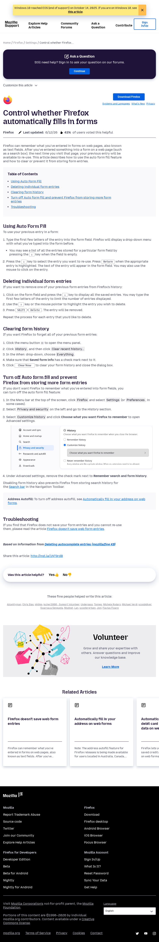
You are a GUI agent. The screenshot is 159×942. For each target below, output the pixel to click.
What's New (138, 103)
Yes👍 (54, 575)
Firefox (18, 42)
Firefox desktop (96, 821)
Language (110, 903)
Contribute (124, 25)
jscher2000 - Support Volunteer (61, 604)
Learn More (110, 667)
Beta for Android (15, 873)
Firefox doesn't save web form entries (75, 529)
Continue (79, 71)
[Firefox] (7, 100)
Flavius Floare (111, 608)
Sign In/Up (144, 24)
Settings (31, 42)
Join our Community (18, 835)
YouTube (145, 933)
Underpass (87, 604)
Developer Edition (16, 859)
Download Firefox (129, 97)
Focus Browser (95, 842)
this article (75, 12)
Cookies (79, 933)
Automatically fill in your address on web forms (94, 721)
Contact (96, 933)
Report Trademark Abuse (21, 814)
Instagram (154, 933)
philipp (38, 604)
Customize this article (18, 85)
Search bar (17, 487)
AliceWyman (14, 604)
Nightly (8, 880)
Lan (76, 608)
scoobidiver (144, 604)
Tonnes (98, 604)
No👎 (67, 575)
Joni (99, 608)
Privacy (150, 103)
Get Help (90, 887)
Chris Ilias (28, 604)
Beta (6, 866)
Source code (12, 821)
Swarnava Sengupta (51, 608)
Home (7, 42)
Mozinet (68, 608)
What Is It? (92, 866)
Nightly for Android (17, 887)
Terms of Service (38, 933)
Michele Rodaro (112, 604)
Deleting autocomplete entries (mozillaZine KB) (80, 544)
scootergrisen (88, 608)
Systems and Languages (116, 103)
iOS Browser (93, 835)
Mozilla (12, 795)
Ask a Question (98, 25)
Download (91, 814)
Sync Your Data (95, 880)
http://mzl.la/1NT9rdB (47, 556)
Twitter (8, 828)
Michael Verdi (129, 604)
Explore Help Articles (38, 25)
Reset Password (96, 873)
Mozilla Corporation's (27, 903)
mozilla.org (11, 933)
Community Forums (69, 25)
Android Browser (97, 828)
